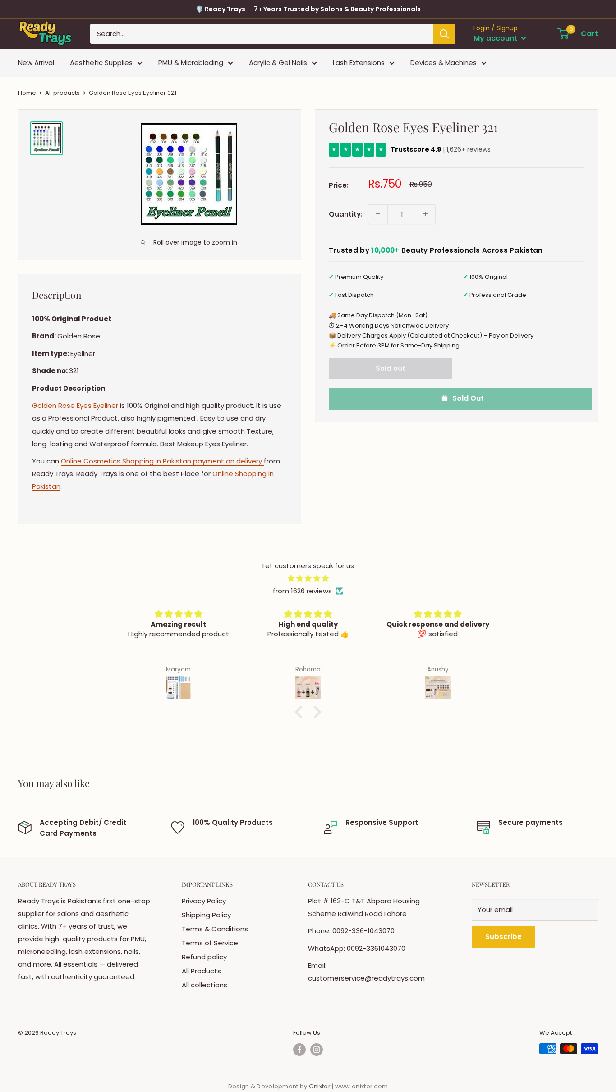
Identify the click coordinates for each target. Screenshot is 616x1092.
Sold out (390, 368)
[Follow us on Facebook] (299, 1049)
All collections (204, 985)
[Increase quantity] (425, 213)
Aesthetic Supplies (101, 62)
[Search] (444, 34)
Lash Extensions (359, 62)
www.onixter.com (361, 1086)
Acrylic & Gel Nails (278, 62)
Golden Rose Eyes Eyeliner (76, 405)
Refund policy (204, 957)
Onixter (320, 1086)
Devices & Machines (443, 62)
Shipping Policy (206, 915)
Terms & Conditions (215, 929)
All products (62, 92)
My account (496, 38)
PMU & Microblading (190, 62)
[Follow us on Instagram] (316, 1049)
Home (27, 92)
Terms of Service (210, 943)
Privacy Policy (204, 901)
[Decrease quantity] (377, 213)
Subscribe (503, 936)
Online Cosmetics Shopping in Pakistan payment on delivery (162, 461)
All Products (201, 971)
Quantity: (346, 213)
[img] (308, 578)
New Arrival (36, 62)
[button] (301, 712)
